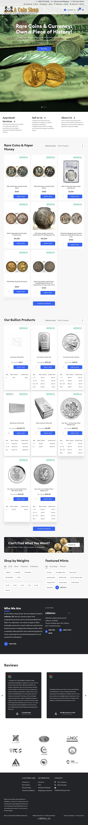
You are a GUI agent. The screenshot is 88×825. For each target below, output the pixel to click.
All (5, 566)
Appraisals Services (9, 119)
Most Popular (63, 146)
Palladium (34, 566)
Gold (10, 566)
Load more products (44, 303)
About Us (66, 117)
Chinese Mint (51, 582)
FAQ (39, 785)
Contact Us (71, 545)
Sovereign (54, 566)
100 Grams (9, 577)
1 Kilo (19, 577)
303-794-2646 (61, 785)
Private (63, 566)
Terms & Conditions (28, 790)
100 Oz (7, 590)
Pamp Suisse (63, 582)
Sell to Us (37, 117)
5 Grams (17, 572)
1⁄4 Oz (14, 585)
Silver (16, 566)
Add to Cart (21, 196)
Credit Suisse (75, 582)
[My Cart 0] (78, 9)
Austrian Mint (51, 577)
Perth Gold (72, 572)
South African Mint (76, 577)
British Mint (63, 577)
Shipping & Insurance (45, 790)
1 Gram (7, 572)
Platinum (24, 566)
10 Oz (36, 585)
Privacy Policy (26, 787)
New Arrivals (50, 146)
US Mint (49, 572)
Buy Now (44, 49)
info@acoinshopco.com (62, 790)
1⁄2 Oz (22, 585)
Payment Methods (44, 787)
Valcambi (50, 587)
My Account (26, 785)
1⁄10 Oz (7, 585)
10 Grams (27, 572)
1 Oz (29, 585)
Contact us (25, 782)
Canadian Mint (60, 572)
